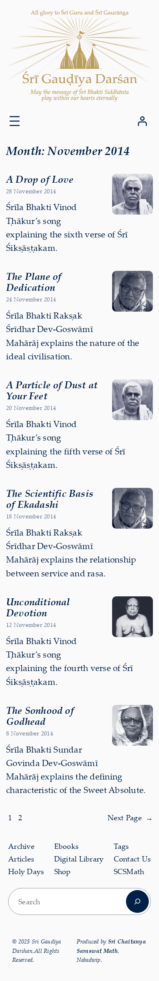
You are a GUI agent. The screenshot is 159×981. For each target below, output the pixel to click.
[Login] (142, 121)
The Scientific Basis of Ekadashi (49, 499)
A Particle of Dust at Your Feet (51, 390)
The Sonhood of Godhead (40, 716)
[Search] (137, 901)
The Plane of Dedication (33, 282)
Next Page (130, 817)
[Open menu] (14, 121)
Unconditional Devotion (38, 607)
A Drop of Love (39, 179)
